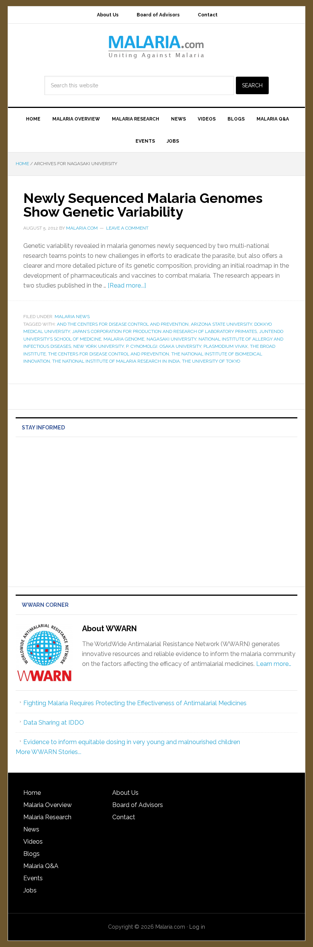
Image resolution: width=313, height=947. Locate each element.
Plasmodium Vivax (225, 346)
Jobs (30, 890)
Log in (197, 927)
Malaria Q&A (40, 866)
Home (32, 792)
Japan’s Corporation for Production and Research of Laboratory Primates (164, 331)
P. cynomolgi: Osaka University (163, 346)
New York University (98, 346)
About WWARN (109, 628)
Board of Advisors (137, 805)
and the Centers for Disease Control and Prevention (123, 324)
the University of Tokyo (211, 361)
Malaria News (72, 316)
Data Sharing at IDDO (53, 722)
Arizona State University (221, 324)
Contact (123, 817)
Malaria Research (47, 817)
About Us (125, 792)
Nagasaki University (171, 339)
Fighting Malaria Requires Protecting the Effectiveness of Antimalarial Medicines (135, 703)
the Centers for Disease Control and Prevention (108, 354)
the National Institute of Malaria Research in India (116, 361)
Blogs (31, 853)
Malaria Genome (123, 339)
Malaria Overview (47, 805)
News (31, 829)
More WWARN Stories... (48, 752)
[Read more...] (127, 285)
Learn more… (273, 663)
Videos (33, 841)
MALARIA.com (156, 46)
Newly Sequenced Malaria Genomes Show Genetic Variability (143, 205)
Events (33, 878)
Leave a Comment (127, 228)
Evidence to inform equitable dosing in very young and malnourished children (131, 742)
